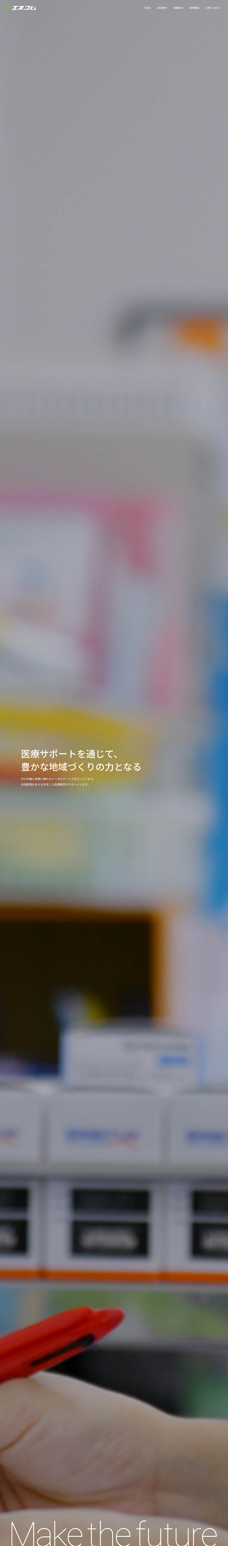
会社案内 (162, 8)
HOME (147, 8)
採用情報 (194, 8)
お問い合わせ (212, 8)
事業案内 (178, 8)
